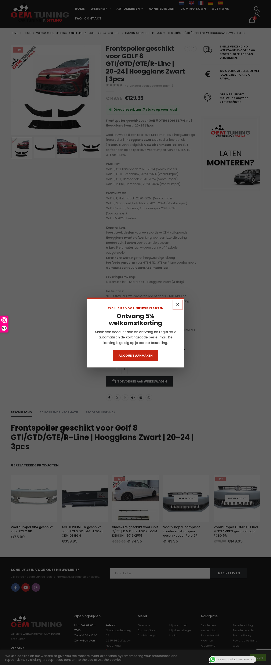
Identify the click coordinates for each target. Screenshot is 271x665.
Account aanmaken (136, 355)
